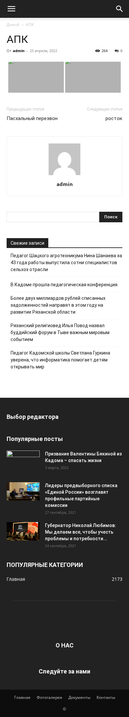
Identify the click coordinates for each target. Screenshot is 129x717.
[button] (11, 9)
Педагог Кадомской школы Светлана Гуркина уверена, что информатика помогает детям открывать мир (60, 359)
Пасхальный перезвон (32, 118)
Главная (22, 697)
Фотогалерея (49, 697)
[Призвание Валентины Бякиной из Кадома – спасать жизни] (23, 460)
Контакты (106, 697)
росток (114, 118)
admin (18, 50)
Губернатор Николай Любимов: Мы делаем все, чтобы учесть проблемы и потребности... (80, 532)
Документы (79, 697)
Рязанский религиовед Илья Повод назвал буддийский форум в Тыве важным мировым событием (60, 332)
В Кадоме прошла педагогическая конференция (64, 284)
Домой (13, 24)
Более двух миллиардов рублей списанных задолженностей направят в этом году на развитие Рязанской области (58, 305)
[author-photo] (64, 175)
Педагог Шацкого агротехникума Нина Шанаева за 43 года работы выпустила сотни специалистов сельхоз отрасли (66, 262)
